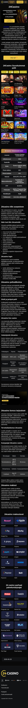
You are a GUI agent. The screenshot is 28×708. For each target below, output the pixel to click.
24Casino (6, 27)
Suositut (3, 72)
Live (10, 72)
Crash (15, 72)
